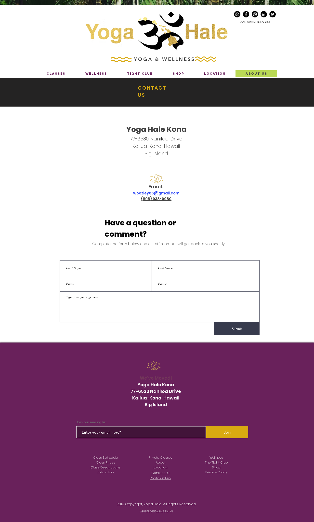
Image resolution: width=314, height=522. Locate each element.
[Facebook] (246, 14)
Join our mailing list (91, 422)
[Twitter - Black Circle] (272, 14)
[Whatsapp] (237, 14)
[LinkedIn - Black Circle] (264, 14)
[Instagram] (255, 14)
